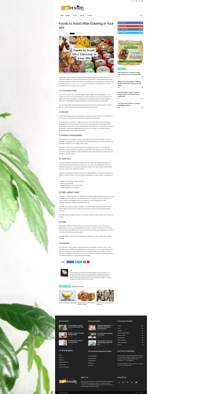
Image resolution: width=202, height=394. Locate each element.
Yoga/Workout (92, 360)
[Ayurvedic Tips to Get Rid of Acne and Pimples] (63, 342)
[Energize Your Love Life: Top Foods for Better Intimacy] (86, 296)
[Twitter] (142, 1)
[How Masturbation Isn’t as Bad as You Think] (92, 335)
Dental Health (121, 337)
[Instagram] (137, 1)
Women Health (121, 335)
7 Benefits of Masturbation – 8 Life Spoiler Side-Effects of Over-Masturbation (104, 327)
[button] (141, 16)
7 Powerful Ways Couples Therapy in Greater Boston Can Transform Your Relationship (129, 94)
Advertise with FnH (63, 362)
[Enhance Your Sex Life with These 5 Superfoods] (105, 296)
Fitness (67, 15)
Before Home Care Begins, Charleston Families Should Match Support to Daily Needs (129, 83)
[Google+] (134, 1)
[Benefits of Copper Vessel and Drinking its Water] (63, 335)
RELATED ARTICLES (65, 286)
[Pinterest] (139, 1)
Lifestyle (120, 330)
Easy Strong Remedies (123, 333)
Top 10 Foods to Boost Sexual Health (67, 302)
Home (61, 15)
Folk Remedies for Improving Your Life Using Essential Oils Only (104, 342)
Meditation (91, 363)
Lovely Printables (92, 356)
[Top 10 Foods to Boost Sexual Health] (67, 296)
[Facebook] (131, 1)
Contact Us (62, 360)
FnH (71, 270)
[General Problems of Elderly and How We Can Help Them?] (63, 327)
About (136, 392)
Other (89, 15)
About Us (61, 357)
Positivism (90, 365)
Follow (140, 26)
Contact (141, 392)
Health (82, 15)
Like (141, 22)
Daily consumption (122, 342)
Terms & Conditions (64, 367)
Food (74, 15)
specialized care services (76, 83)
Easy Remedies (92, 358)
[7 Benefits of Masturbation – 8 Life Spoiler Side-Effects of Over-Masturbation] (92, 327)
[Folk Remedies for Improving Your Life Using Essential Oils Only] (92, 343)
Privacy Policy (62, 364)
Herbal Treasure (122, 340)
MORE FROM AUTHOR (77, 286)
